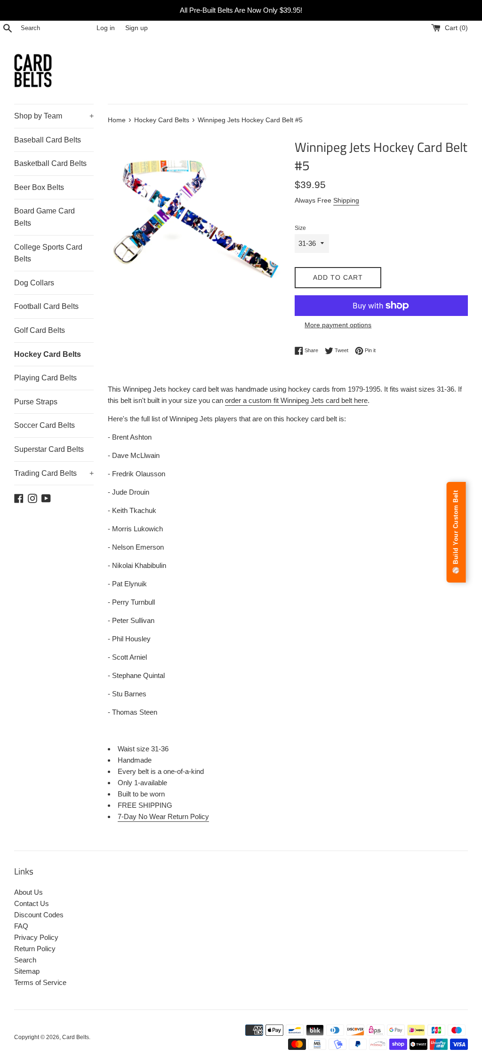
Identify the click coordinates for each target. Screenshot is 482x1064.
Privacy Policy (36, 937)
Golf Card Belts (39, 330)
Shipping (346, 200)
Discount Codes (39, 915)
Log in (105, 28)
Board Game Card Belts (44, 217)
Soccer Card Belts (44, 425)
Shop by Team (54, 116)
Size (300, 228)
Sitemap (27, 971)
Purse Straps (35, 402)
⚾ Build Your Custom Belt (455, 532)
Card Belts (75, 1037)
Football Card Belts (46, 306)
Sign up (136, 28)
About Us (28, 892)
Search (25, 960)
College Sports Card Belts (48, 253)
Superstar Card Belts (49, 449)
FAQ (21, 926)
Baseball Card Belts (47, 140)
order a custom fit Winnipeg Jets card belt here (296, 400)
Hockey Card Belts (47, 354)
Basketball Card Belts (50, 163)
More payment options (338, 325)
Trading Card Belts (54, 473)
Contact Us (31, 903)
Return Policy (35, 949)
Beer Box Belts (39, 187)
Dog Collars (34, 283)
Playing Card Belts (45, 378)
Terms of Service (40, 982)
